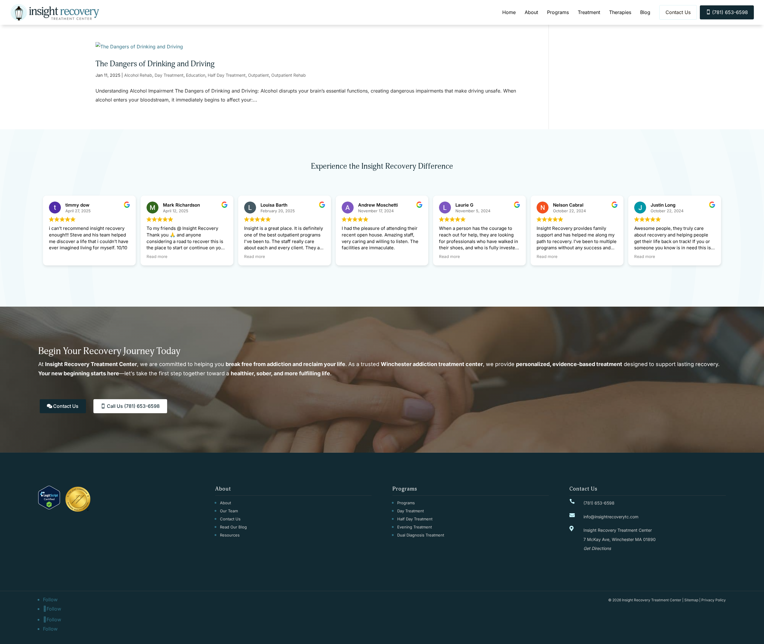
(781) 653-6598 (727, 12)
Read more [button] (157, 256)
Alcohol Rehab (138, 75)
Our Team (229, 510)
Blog (645, 12)
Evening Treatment (414, 527)
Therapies (620, 12)
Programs (558, 12)
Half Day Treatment (227, 75)
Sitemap (691, 600)
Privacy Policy (713, 600)
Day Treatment (169, 75)
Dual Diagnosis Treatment (420, 535)
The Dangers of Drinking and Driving (155, 64)
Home (509, 12)
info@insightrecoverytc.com (610, 516)
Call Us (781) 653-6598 (133, 406)
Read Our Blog (233, 527)
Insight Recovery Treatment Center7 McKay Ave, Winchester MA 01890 (619, 539)
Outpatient (258, 75)
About (531, 12)
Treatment (589, 12)
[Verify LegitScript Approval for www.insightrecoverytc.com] (49, 508)
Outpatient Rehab (288, 75)
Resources (230, 535)
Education (195, 75)
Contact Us (678, 12)
